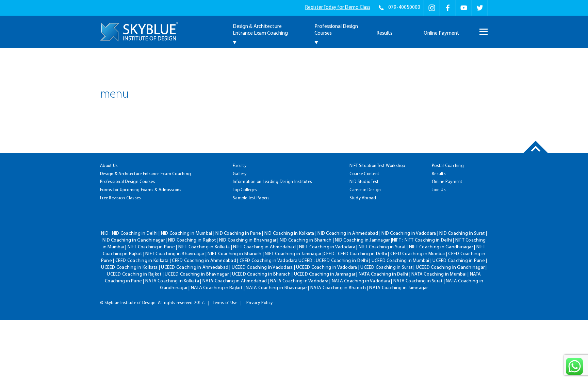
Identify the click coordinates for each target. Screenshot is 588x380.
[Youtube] (464, 8)
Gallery (239, 174)
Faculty (239, 166)
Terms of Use (225, 303)
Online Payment (441, 33)
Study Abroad (362, 198)
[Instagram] (432, 8)
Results (384, 33)
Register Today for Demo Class (337, 7)
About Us (109, 166)
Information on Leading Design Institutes (272, 182)
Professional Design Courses (127, 182)
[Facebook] (448, 8)
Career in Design (365, 190)
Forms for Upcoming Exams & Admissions (140, 190)
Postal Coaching (448, 166)
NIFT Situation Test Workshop (377, 166)
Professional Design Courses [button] (336, 30)
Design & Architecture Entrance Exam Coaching (145, 174)
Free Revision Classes (120, 198)
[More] (483, 28)
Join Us (439, 190)
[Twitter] (480, 8)
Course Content (364, 174)
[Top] (536, 153)
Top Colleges (245, 190)
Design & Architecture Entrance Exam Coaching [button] (260, 30)
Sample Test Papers (251, 198)
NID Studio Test (364, 182)
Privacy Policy (259, 303)
